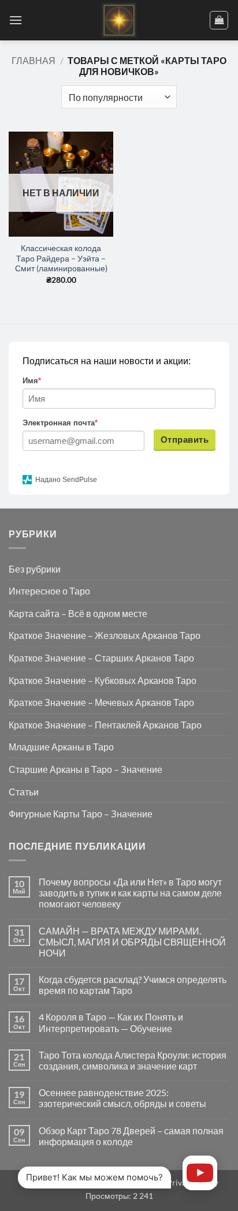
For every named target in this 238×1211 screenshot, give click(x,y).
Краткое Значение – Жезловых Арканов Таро (104, 635)
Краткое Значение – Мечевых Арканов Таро (101, 702)
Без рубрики (35, 568)
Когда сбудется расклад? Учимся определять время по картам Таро (132, 985)
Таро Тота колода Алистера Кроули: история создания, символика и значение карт (132, 1060)
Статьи (24, 791)
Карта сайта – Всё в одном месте (78, 613)
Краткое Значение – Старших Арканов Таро (101, 657)
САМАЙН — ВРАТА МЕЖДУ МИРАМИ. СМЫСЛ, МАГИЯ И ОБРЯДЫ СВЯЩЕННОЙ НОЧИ (132, 941)
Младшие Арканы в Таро (61, 746)
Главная (33, 60)
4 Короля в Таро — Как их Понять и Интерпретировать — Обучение (111, 1022)
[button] (16, 20)
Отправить (185, 439)
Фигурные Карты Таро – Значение (81, 813)
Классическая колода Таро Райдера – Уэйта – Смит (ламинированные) (61, 258)
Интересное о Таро (49, 590)
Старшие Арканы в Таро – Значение (85, 769)
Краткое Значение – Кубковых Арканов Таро (102, 680)
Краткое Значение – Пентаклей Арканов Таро (105, 724)
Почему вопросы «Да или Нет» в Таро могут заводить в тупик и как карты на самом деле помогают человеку (130, 892)
